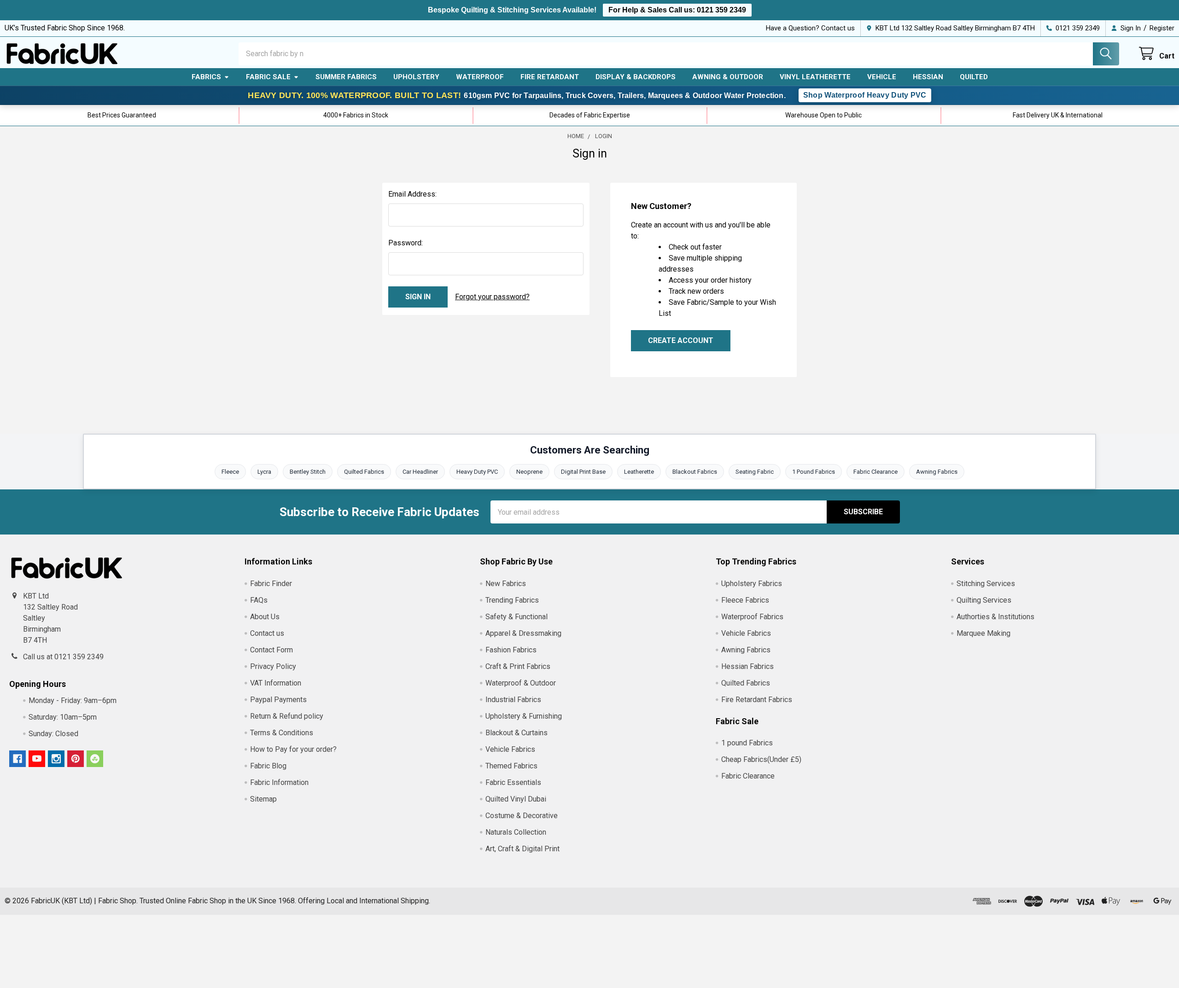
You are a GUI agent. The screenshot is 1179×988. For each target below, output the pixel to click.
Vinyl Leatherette (815, 77)
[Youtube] (37, 758)
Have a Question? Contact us (810, 28)
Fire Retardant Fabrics (756, 699)
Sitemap (263, 799)
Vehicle (881, 77)
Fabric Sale (268, 77)
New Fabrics (505, 583)
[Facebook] (17, 758)
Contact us (267, 633)
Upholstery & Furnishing (523, 716)
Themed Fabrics (511, 765)
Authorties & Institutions (995, 616)
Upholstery (416, 77)
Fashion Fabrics (511, 649)
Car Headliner (420, 471)
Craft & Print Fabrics (517, 666)
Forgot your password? (492, 296)
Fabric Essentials (513, 782)
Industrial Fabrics (513, 699)
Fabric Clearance (875, 471)
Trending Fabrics (512, 600)
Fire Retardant (549, 77)
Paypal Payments (278, 699)
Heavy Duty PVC (477, 471)
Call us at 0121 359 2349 (63, 656)
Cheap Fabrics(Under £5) (761, 759)
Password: (405, 242)
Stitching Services (986, 583)
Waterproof (480, 77)
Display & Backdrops (635, 77)
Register (1162, 28)
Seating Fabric (754, 471)
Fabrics (206, 77)
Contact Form (271, 649)
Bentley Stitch (308, 471)
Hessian (928, 77)
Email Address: (412, 194)
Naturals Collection (515, 832)
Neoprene (529, 471)
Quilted (974, 77)
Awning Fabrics (936, 471)
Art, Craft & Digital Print (522, 848)
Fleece (230, 471)
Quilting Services (984, 600)
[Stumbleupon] (95, 758)
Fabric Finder (271, 583)
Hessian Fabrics (747, 666)
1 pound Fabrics (747, 742)
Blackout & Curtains (516, 732)
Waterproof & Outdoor (520, 683)
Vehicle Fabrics (510, 749)
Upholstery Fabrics (751, 583)
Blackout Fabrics (694, 471)
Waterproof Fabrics (752, 616)
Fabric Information (279, 782)
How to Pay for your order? (293, 749)
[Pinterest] (75, 758)
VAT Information (275, 683)
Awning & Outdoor (727, 77)
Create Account (680, 340)
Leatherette (639, 471)
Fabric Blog (268, 765)
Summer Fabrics (346, 77)
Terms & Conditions (281, 732)
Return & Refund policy (286, 716)
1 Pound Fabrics (813, 471)
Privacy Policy (273, 666)
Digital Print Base (583, 471)
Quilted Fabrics (364, 471)
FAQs (259, 600)
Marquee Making (983, 633)
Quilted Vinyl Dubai (515, 799)
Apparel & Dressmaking (523, 633)
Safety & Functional (516, 616)
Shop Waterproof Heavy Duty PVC (865, 95)
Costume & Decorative (521, 815)
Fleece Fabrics (745, 600)
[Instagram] (56, 758)
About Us (265, 616)
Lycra (264, 471)
